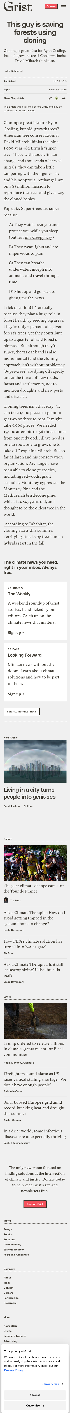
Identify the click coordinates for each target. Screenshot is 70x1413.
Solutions (9, 1239)
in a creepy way (38, 237)
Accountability (12, 1244)
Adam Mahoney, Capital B (19, 1062)
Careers (8, 1292)
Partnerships (11, 1297)
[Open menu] (63, 6)
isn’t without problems (42, 365)
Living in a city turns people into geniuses (30, 793)
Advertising (10, 1340)
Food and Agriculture (16, 1254)
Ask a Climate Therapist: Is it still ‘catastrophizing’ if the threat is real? (33, 970)
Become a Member (15, 1335)
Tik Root (15, 900)
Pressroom (10, 1302)
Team (7, 1282)
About (7, 1277)
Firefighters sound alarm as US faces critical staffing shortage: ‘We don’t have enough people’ (35, 1079)
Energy (8, 1229)
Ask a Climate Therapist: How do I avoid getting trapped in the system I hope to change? (34, 918)
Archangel (46, 180)
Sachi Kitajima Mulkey (17, 1142)
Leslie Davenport (14, 930)
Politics (8, 1234)
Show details (51, 1384)
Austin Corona (12, 1119)
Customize (33, 1405)
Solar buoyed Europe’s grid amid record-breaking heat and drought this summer (34, 1108)
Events (7, 1330)
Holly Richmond (13, 70)
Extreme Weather (14, 1249)
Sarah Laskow (12, 806)
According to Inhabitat (25, 524)
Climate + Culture (57, 89)
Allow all (35, 1395)
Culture (28, 806)
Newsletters (10, 1325)
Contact (8, 1287)
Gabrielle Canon (13, 1091)
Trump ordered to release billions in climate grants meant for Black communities (34, 1049)
